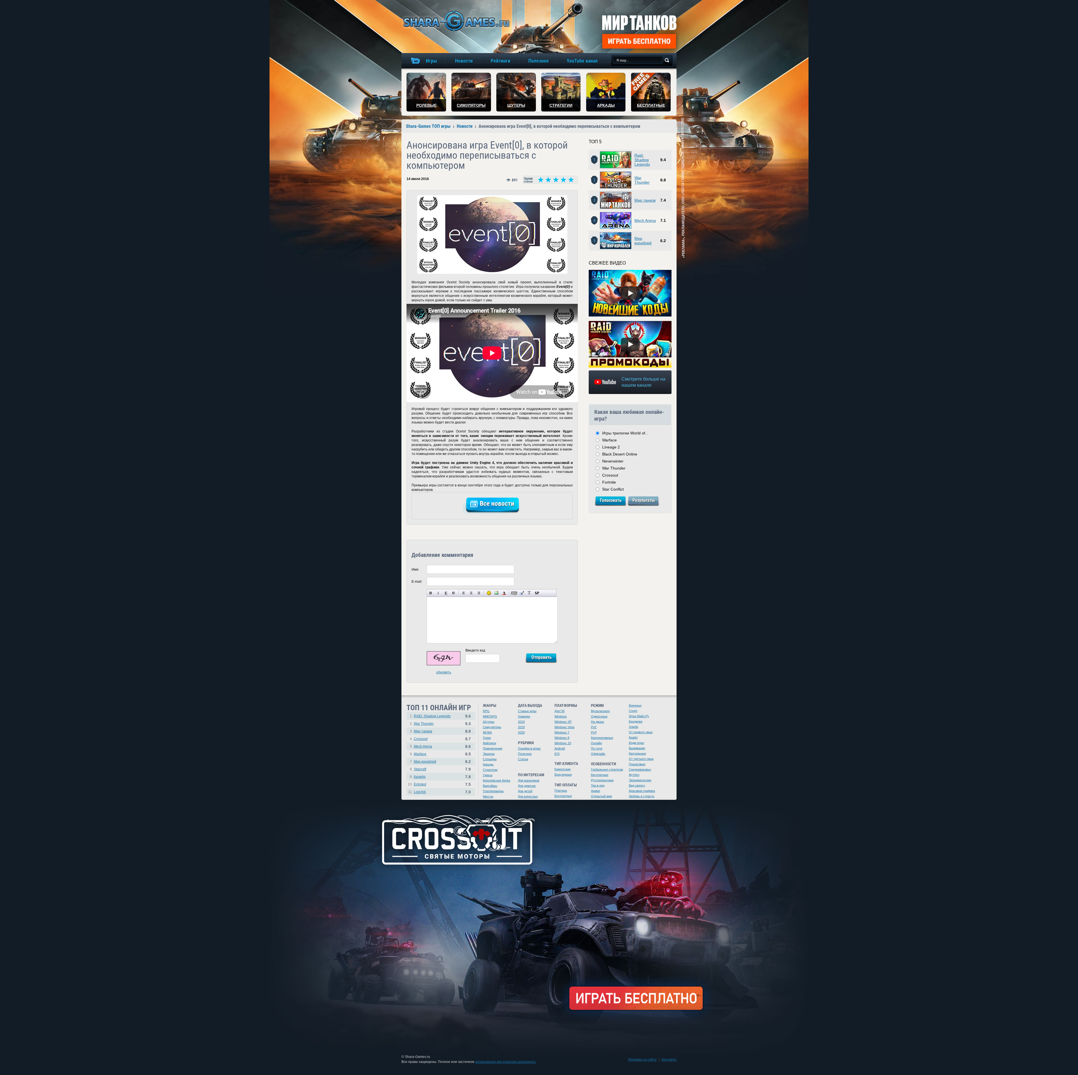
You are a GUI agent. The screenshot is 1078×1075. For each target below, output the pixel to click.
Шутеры (488, 721)
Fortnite (609, 482)
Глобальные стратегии (607, 769)
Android (559, 748)
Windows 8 (561, 737)
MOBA (487, 732)
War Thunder (642, 180)
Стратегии (490, 769)
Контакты (669, 1060)
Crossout (610, 475)
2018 (521, 721)
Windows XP (563, 721)
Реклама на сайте (642, 1060)
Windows (560, 716)
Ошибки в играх (529, 748)
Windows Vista (564, 727)
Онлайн (596, 743)
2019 (521, 727)
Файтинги (489, 743)
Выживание (637, 748)
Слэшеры (490, 759)
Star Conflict (613, 489)
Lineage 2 (611, 447)
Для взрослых (528, 796)
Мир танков (645, 200)
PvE (594, 727)
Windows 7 (561, 732)
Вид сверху (637, 785)
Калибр (420, 777)
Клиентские (562, 769)
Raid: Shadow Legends (642, 160)
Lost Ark (420, 792)
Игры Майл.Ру (639, 716)
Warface (609, 440)
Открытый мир (601, 796)
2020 (521, 732)
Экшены (489, 753)
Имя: (415, 569)
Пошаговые (637, 764)
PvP (594, 732)
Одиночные (599, 716)
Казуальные (637, 753)
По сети (596, 748)
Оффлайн (598, 753)
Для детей (525, 791)
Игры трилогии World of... (625, 433)
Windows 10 (562, 743)
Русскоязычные (602, 780)
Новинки (524, 716)
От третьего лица (641, 758)
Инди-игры (636, 742)
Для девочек (527, 785)
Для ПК (559, 711)
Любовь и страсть (641, 796)
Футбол (634, 774)
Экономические (640, 780)
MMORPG (490, 716)
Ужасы (487, 775)
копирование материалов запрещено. (505, 1062)
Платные (560, 790)
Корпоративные (602, 737)
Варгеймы (490, 785)
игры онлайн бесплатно (455, 21)
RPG (486, 711)
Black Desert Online (619, 454)
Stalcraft (420, 769)
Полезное (525, 753)
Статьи (523, 759)
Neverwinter (612, 461)
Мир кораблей (643, 240)
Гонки (487, 737)
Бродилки (635, 721)
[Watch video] (630, 293)
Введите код (475, 650)
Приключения (492, 748)
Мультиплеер (600, 711)
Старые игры (527, 711)
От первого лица (640, 732)
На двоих (597, 721)
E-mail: (417, 582)
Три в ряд (597, 785)
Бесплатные (563, 796)
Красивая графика (642, 790)
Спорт (633, 710)
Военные (635, 705)
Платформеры (493, 791)
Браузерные (563, 774)
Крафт (633, 737)
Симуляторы (492, 727)
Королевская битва (496, 780)
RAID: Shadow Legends (432, 716)
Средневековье (640, 769)
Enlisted (420, 784)
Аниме (595, 790)
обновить (443, 672)
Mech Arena (645, 220)
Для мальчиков (528, 780)
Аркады (488, 764)
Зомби (633, 726)
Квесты (488, 796)
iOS (556, 753)
